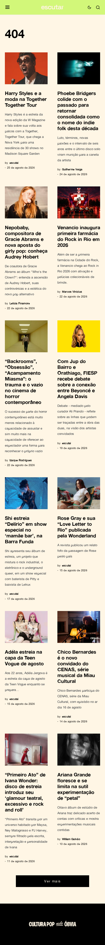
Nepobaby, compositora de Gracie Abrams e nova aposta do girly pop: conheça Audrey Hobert (26, 241)
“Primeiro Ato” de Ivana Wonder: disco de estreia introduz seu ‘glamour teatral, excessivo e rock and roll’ (25, 792)
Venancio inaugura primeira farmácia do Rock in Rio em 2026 (78, 236)
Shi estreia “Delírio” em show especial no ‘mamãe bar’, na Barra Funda (26, 529)
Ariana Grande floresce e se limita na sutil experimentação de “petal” (75, 786)
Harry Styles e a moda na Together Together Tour (26, 99)
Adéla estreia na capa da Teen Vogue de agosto (24, 657)
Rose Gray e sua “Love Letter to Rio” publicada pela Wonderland (76, 526)
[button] (7, 7)
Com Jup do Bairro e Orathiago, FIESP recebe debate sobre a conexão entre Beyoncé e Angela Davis (77, 378)
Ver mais (52, 881)
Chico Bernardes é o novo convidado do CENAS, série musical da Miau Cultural (76, 666)
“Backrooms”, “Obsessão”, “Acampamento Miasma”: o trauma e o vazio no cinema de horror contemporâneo (24, 381)
